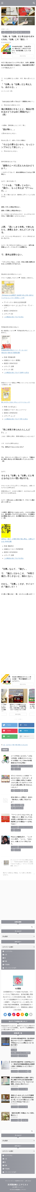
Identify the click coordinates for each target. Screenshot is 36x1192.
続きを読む (18, 714)
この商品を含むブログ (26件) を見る (16, 372)
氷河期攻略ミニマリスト (18, 1184)
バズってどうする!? (10, 968)
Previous (2, 702)
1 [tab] (15, 719)
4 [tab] (20, 719)
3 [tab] (18, 719)
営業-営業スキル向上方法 (21, 744)
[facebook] (9, 1014)
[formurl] (30, 1014)
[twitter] (5, 1014)
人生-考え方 (9, 744)
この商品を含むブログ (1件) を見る (16, 419)
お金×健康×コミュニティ (18, 1187)
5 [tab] (22, 719)
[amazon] (22, 1014)
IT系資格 (7, 964)
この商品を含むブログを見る (14, 317)
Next (33, 702)
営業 (13, 744)
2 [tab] (17, 719)
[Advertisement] (18, 616)
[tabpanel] (18, 703)
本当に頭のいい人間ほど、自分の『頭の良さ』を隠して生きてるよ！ (21, 799)
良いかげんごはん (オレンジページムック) (15, 402)
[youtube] (18, 1014)
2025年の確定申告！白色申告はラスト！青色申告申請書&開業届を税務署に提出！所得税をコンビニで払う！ (23, 1064)
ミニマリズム (8, 951)
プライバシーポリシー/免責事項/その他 (14, 1180)
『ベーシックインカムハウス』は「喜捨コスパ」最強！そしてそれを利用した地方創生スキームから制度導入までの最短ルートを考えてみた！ (21, 819)
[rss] (26, 1014)
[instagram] (13, 1014)
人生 (4, 744)
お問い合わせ (28, 1180)
